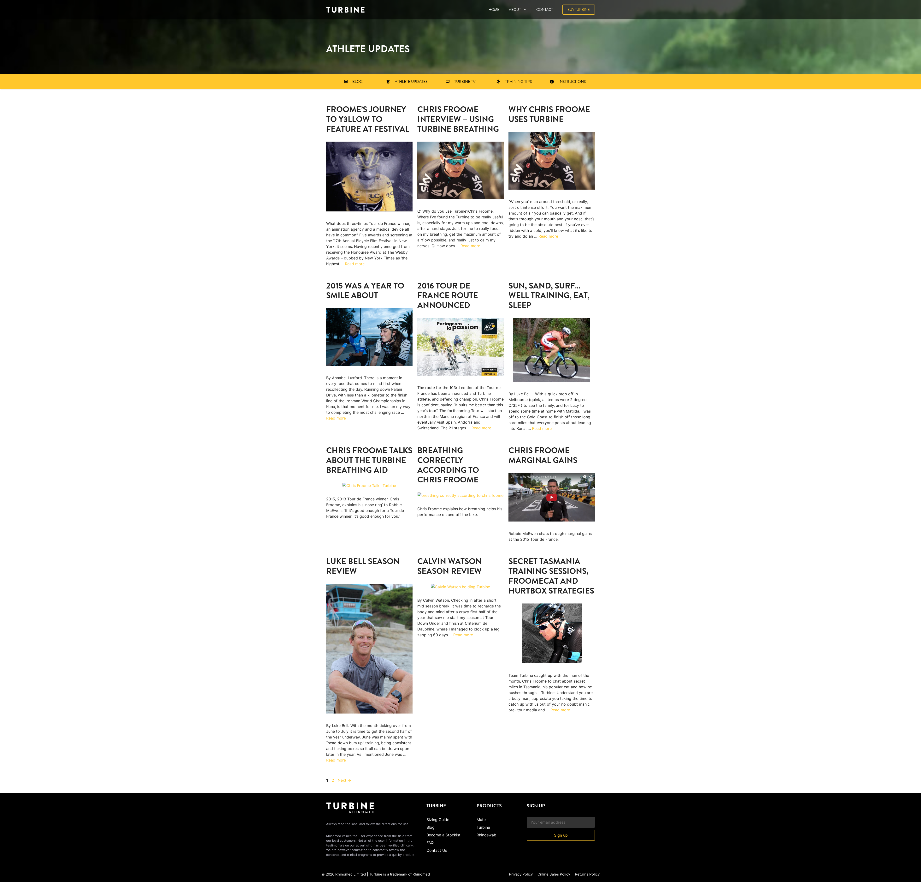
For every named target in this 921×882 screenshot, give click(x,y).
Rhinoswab (486, 835)
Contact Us (436, 850)
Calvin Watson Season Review (449, 566)
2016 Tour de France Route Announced (447, 295)
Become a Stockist (443, 835)
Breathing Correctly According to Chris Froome (448, 465)
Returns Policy (587, 874)
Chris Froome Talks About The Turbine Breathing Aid (369, 460)
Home (494, 9)
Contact (544, 9)
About (515, 9)
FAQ (430, 842)
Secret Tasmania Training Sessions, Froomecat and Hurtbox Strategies (551, 575)
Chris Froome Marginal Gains (542, 455)
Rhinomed (421, 874)
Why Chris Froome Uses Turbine (549, 114)
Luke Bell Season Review (363, 566)
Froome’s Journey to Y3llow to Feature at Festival (367, 119)
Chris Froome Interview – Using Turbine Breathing (458, 119)
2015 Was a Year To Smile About (365, 290)
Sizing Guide (437, 819)
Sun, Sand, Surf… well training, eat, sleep (549, 295)
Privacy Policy (521, 874)
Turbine (483, 827)
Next (344, 780)
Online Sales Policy (553, 874)
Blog (430, 827)
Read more (355, 263)
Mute (481, 819)
